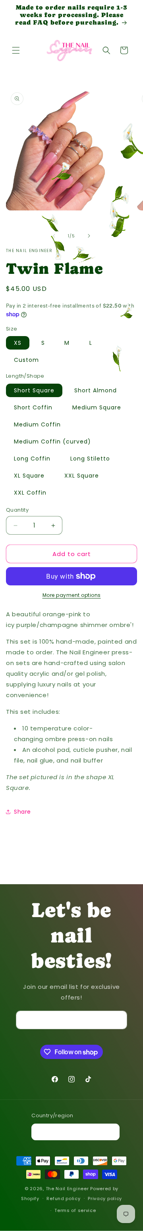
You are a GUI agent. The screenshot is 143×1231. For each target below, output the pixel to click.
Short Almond (95, 390)
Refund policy (63, 1198)
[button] (16, 50)
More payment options (72, 595)
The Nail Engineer (68, 1188)
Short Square (34, 390)
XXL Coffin (30, 493)
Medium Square (96, 407)
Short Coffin (33, 407)
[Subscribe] (118, 1020)
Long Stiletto (90, 459)
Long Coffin (32, 459)
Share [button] (22, 812)
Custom (26, 360)
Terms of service (75, 1210)
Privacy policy (105, 1198)
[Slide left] (54, 236)
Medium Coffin (37, 424)
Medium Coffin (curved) (52, 441)
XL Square (29, 476)
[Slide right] (89, 236)
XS (17, 343)
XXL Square (81, 476)
